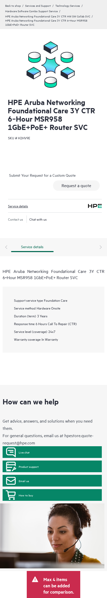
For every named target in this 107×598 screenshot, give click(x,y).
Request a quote (76, 185)
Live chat (24, 452)
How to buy (26, 495)
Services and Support (38, 5)
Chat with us (38, 219)
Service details (18, 205)
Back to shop (13, 5)
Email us (24, 481)
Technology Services (67, 5)
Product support (29, 466)
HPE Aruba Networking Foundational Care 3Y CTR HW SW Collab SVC (47, 16)
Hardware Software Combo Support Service (31, 11)
